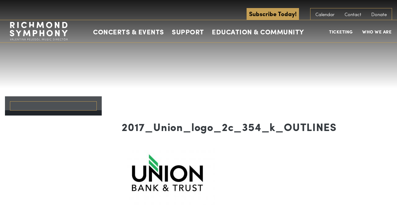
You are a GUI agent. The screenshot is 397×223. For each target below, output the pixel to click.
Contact (353, 14)
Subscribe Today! (273, 13)
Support (188, 32)
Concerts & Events (128, 32)
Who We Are (376, 31)
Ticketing (341, 31)
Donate (379, 14)
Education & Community (258, 32)
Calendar (325, 14)
